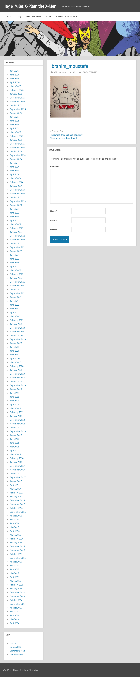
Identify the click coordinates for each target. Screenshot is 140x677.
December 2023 (17, 189)
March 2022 (15, 270)
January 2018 (16, 462)
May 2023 (14, 216)
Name (53, 211)
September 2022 (18, 247)
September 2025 (18, 109)
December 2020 (17, 327)
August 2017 (16, 481)
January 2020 (16, 370)
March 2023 (15, 224)
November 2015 (17, 550)
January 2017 (16, 496)
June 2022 (14, 258)
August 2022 (16, 251)
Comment (55, 166)
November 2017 (17, 469)
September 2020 (18, 339)
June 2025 (14, 120)
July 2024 (14, 162)
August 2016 (16, 515)
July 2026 (14, 70)
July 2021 (14, 301)
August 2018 (16, 435)
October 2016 (16, 508)
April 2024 (15, 174)
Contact (9, 16)
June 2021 (14, 304)
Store (48, 16)
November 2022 (17, 239)
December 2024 (17, 143)
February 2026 (17, 90)
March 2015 (15, 580)
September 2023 (18, 201)
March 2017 (15, 488)
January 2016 (16, 542)
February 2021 (16, 320)
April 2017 (14, 485)
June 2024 (14, 166)
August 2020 (16, 343)
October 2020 (16, 335)
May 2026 (14, 78)
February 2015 (17, 584)
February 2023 (16, 228)
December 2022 (17, 235)
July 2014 (14, 611)
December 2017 (17, 465)
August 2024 (16, 159)
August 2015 (16, 561)
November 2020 (17, 331)
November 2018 (17, 423)
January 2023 (16, 232)
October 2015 (16, 554)
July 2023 (14, 208)
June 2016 (14, 523)
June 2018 (14, 442)
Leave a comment (89, 72)
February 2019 (17, 412)
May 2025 (14, 124)
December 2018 (17, 419)
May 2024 (14, 170)
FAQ (19, 16)
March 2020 (15, 362)
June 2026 (14, 74)
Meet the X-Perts (33, 16)
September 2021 (18, 293)
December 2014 (17, 592)
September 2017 (18, 477)
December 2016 (17, 500)
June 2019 (14, 396)
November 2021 (17, 285)
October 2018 (16, 427)
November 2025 (17, 101)
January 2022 (16, 278)
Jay (74, 72)
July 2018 (14, 439)
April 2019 (15, 404)
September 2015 (18, 557)
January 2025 (16, 139)
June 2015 (14, 569)
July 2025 (14, 116)
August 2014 (16, 607)
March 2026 (15, 86)
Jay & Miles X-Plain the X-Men (30, 6)
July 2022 (14, 255)
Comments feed (17, 650)
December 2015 (17, 546)
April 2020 (15, 358)
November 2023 (17, 193)
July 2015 (14, 565)
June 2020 (14, 350)
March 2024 (15, 178)
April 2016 (15, 531)
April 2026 (15, 82)
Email (53, 220)
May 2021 (14, 308)
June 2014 (14, 615)
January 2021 (16, 324)
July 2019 (14, 393)
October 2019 (16, 381)
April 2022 (14, 266)
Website (53, 229)
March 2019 (15, 408)
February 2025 (17, 136)
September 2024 (18, 155)
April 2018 (15, 450)
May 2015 (14, 573)
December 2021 (17, 281)
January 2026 (16, 93)
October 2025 (16, 105)
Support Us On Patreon (66, 16)
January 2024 (16, 185)
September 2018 (18, 431)
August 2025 (16, 113)
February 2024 (17, 182)
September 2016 (18, 511)
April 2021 (14, 312)
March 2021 (15, 316)
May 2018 (14, 446)
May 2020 (14, 354)
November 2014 (17, 596)
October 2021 (16, 289)
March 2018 (15, 454)
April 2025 (15, 128)
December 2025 (17, 97)
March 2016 (15, 534)
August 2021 (16, 297)
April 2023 (14, 220)
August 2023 (16, 205)
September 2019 (18, 385)
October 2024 (16, 151)
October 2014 (16, 600)
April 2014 (15, 623)
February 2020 (17, 366)
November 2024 (17, 147)
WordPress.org (16, 654)
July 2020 (14, 347)
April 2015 (15, 577)
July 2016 (14, 519)
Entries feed (15, 646)
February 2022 (16, 274)
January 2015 (16, 588)
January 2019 (16, 416)
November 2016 (17, 504)
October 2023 (16, 197)
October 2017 (16, 473)
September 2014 (18, 603)
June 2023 (14, 212)
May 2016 (14, 527)
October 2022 (16, 243)
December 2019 (17, 373)
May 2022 (14, 262)
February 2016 (17, 538)
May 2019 (14, 400)
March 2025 (15, 132)
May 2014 (14, 619)
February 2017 (16, 492)
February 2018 (17, 458)
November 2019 (17, 377)
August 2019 (16, 389)
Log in (13, 643)
